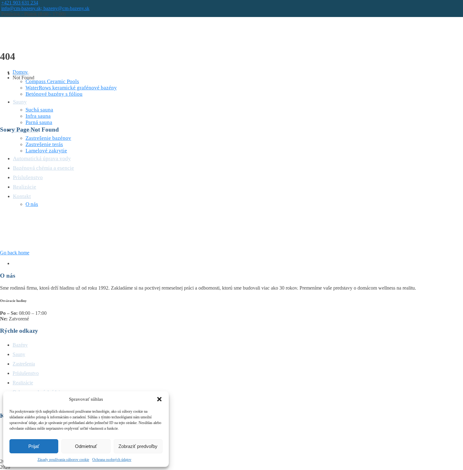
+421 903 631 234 (19, 2)
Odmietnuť (86, 446)
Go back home (14, 252)
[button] (159, 399)
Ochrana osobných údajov (111, 459)
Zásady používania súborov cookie (63, 459)
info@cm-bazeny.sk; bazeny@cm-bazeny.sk (45, 8)
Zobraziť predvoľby (137, 446)
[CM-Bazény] (36, 35)
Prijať (33, 446)
